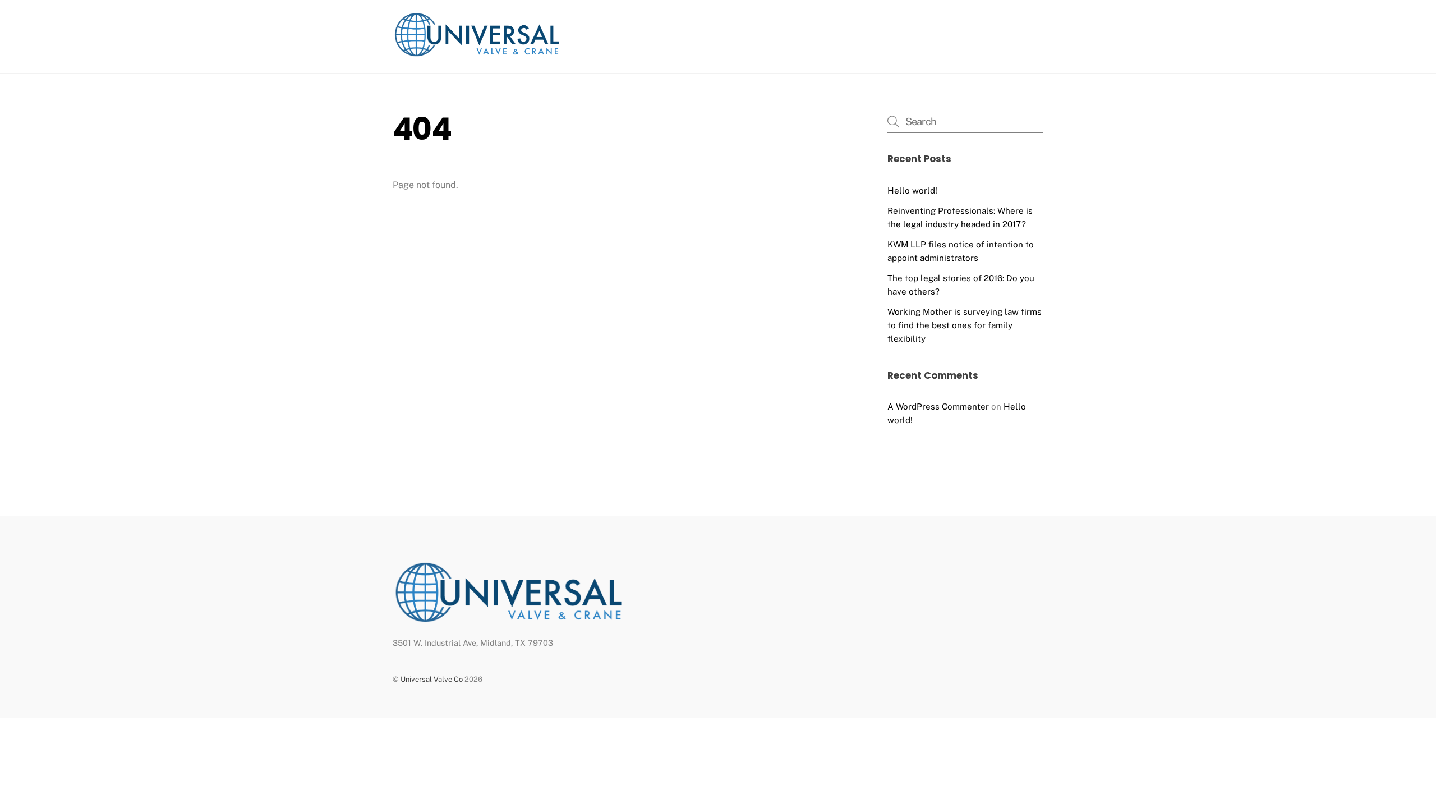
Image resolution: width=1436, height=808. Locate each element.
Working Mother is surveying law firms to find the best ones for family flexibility (964, 325)
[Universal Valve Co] (477, 53)
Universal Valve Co (432, 679)
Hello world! (912, 190)
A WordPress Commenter (938, 406)
